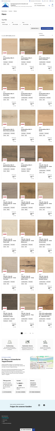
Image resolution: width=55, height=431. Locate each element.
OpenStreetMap (50, 368)
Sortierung (40, 33)
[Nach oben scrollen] (33, 429)
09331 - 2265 (21, 384)
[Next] (33, 333)
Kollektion (3, 22)
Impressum (5, 420)
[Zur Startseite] (5, 5)
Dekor (23, 22)
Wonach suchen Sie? (38, 3)
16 (30, 333)
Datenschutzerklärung (7, 423)
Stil (12, 22)
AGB (4, 421)
